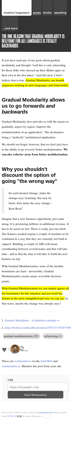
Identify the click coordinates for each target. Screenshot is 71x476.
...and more (10, 28)
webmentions (22, 361)
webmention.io (11, 366)
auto (47, 416)
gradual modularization (18, 336)
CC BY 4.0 (12, 416)
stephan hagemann (17, 12)
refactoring (51, 336)
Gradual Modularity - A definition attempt (30, 320)
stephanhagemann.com (47, 412)
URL (11, 380)
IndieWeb (46, 361)
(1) (60, 336)
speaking (60, 12)
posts (37, 12)
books (47, 12)
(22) (36, 336)
